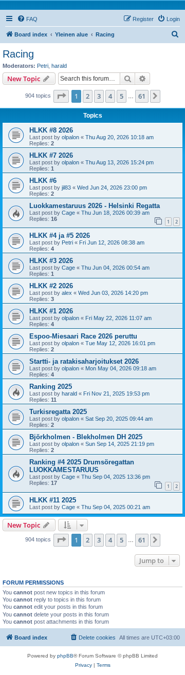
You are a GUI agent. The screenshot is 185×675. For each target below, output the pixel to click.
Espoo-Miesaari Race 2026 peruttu (83, 336)
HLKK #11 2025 (52, 500)
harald (59, 66)
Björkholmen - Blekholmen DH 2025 (85, 437)
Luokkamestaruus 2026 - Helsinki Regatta (94, 206)
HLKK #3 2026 (51, 261)
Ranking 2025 (50, 386)
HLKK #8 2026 (51, 130)
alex (67, 293)
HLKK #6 (43, 180)
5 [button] (121, 96)
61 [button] (141, 96)
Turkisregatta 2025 (58, 412)
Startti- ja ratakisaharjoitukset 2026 (84, 361)
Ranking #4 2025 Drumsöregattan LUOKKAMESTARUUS (81, 466)
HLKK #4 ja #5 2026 (59, 235)
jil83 (66, 187)
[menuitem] (27, 19)
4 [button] (110, 96)
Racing (18, 54)
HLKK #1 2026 (51, 311)
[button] (61, 96)
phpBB (65, 656)
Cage (68, 213)
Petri (42, 66)
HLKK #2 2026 (51, 286)
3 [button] (99, 96)
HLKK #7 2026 (51, 155)
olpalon (70, 137)
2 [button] (87, 96)
